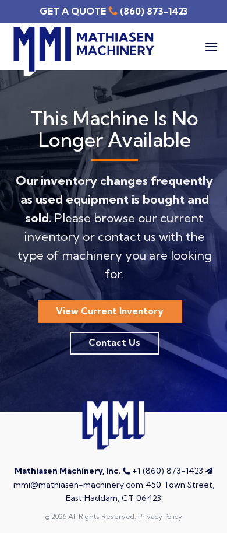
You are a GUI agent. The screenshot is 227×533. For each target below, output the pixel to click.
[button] (211, 46)
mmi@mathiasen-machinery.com (78, 484)
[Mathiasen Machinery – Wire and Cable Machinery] (81, 51)
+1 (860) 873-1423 (167, 470)
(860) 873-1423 (154, 11)
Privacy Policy (160, 516)
